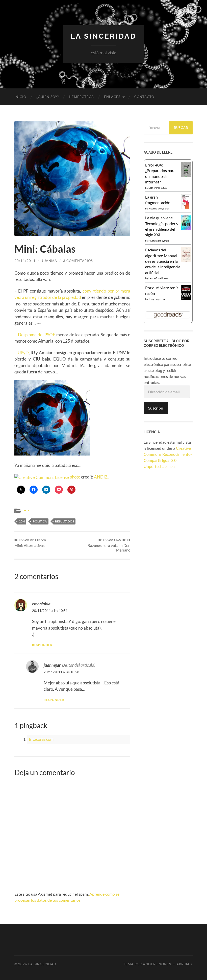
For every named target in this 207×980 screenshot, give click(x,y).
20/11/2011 (25, 261)
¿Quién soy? (47, 97)
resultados (64, 521)
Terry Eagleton (156, 298)
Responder (42, 645)
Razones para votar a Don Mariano (109, 545)
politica (40, 521)
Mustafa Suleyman (158, 240)
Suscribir (155, 407)
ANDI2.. (101, 477)
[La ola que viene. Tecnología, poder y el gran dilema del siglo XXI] (186, 228)
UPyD (23, 352)
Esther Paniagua (157, 187)
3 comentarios (78, 261)
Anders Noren (157, 964)
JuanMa (49, 261)
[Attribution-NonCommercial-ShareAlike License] (41, 477)
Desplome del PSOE (36, 334)
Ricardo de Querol (158, 208)
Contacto (144, 97)
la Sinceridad (103, 36)
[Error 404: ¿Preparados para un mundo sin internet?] (186, 175)
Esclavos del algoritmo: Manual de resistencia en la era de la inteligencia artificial (162, 261)
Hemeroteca (81, 97)
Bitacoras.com (41, 739)
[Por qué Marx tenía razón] (186, 298)
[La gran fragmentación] (186, 207)
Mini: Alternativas (30, 543)
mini (27, 511)
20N (22, 521)
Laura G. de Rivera (158, 278)
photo (75, 477)
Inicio (20, 97)
